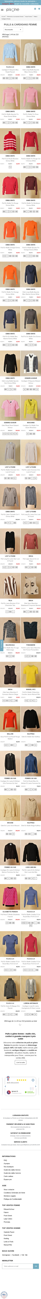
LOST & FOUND (10, 467)
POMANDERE (30, 645)
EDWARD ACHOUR (31, 378)
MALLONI (10, 734)
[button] (25, 10)
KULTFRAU (30, 734)
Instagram (6, 1255)
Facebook (15, 1255)
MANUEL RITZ (30, 689)
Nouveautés (13, 29)
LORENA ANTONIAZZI (31, 1003)
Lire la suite (20, 1062)
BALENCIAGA (10, 645)
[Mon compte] (29, 10)
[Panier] (38, 10)
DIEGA (31, 556)
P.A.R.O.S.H (10, 67)
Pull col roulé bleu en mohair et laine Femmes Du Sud (30, 783)
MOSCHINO (31, 422)
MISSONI (10, 823)
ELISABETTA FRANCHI (10, 912)
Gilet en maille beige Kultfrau (30, 825)
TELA (10, 600)
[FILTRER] (1, 649)
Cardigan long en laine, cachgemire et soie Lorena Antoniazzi (31, 1008)
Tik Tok (24, 1255)
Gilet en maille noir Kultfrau (31, 737)
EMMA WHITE (30, 67)
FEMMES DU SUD (10, 778)
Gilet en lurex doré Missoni (10, 825)
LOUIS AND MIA (31, 867)
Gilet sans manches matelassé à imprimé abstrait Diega (31, 605)
